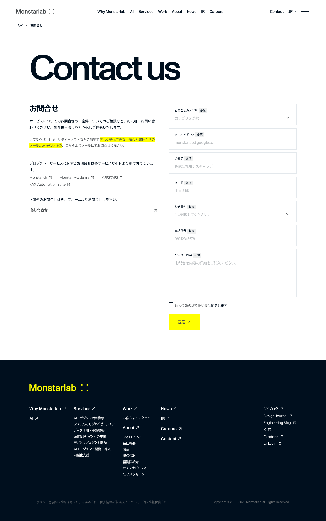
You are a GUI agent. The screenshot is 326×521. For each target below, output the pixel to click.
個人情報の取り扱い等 (191, 305)
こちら (70, 145)
